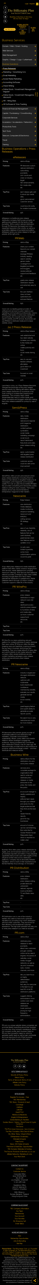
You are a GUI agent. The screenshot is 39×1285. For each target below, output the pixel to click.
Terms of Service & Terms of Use (19, 1080)
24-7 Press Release (19, 327)
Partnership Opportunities (19, 1238)
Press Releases (9, 68)
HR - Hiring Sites (9, 101)
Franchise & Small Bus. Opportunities (19, 1146)
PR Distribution (19, 867)
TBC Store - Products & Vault (19, 1102)
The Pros (19, 1129)
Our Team (19, 1211)
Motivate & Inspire (19, 1139)
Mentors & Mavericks (19, 1115)
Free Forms (19, 1141)
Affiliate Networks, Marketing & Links (19, 1154)
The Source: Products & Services (19, 1151)
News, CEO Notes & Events (19, 1144)
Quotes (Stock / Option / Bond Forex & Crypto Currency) (19, 1123)
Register (32, 3)
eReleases (19, 157)
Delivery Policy (19, 1085)
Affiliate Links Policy (19, 1082)
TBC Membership (19, 1100)
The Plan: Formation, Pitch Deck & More (19, 1131)
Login (26, 3)
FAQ (19, 1236)
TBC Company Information (19, 1208)
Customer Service (19, 1171)
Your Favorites (19, 1218)
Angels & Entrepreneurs (19, 1117)
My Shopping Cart (19, 1221)
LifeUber (20, 1110)
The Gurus (19, 1126)
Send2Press (19, 407)
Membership (19, 1213)
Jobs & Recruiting (19, 1241)
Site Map (20, 1243)
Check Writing (8, 86)
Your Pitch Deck (19, 1156)
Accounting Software (11, 82)
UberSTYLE (19, 1112)
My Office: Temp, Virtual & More (19, 1134)
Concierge (19, 1105)
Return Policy (19, 1077)
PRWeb (19, 238)
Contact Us (19, 1169)
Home (8, 3)
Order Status (19, 1223)
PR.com (19, 932)
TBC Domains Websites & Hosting (20, 1149)
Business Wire (19, 754)
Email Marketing (9, 75)
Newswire (19, 495)
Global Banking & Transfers (19, 1120)
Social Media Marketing (12, 79)
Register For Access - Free (19, 1097)
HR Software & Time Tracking (15, 104)
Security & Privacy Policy (19, 1075)
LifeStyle (20, 1107)
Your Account (19, 1216)
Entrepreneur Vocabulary (19, 1136)
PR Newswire (19, 664)
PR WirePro (19, 586)
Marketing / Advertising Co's (14, 72)
